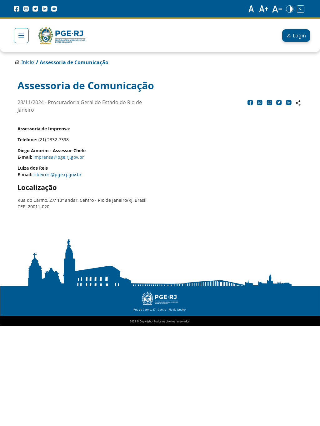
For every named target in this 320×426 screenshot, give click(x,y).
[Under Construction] (300, 8)
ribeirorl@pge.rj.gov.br (57, 174)
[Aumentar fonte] (264, 8)
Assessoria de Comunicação (74, 62)
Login (299, 35)
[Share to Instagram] (269, 102)
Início (27, 62)
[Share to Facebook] (250, 102)
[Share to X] (279, 102)
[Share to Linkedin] (289, 102)
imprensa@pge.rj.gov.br (58, 157)
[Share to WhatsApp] (259, 102)
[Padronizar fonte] (250, 8)
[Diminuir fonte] (277, 8)
